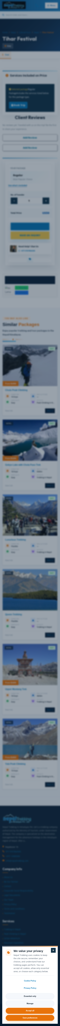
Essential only (30, 996)
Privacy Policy (30, 988)
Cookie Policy (30, 981)
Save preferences (30, 1018)
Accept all (30, 1011)
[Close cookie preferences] (53, 950)
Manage (30, 1003)
